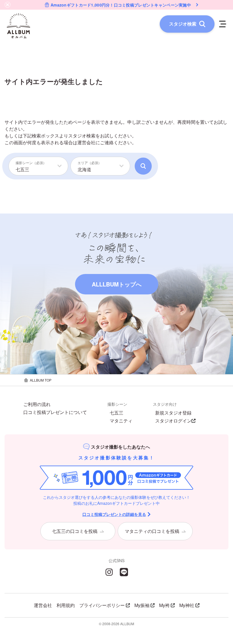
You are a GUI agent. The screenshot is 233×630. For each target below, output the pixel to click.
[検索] (143, 166)
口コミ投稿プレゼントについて (55, 412)
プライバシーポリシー (102, 605)
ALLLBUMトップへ (117, 284)
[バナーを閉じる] (7, 5)
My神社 (186, 605)
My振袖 (141, 605)
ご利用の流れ (37, 404)
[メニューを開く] (222, 23)
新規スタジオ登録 (173, 413)
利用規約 (66, 605)
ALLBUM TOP (40, 380)
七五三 (116, 413)
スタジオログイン (173, 420)
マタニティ (121, 420)
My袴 (164, 605)
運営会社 (86, 142)
